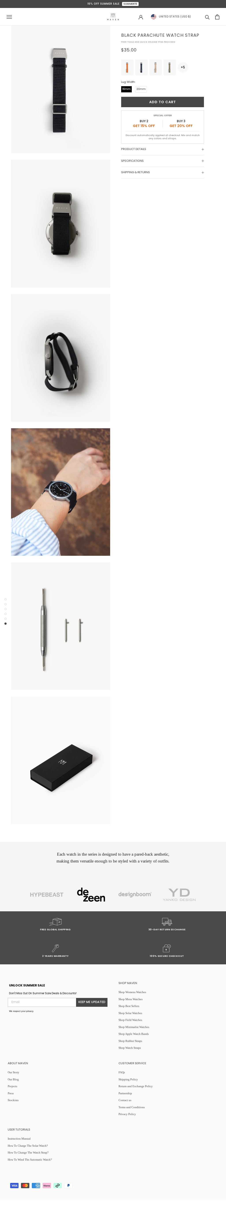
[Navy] (141, 67)
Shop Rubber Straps (130, 1041)
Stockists (13, 1100)
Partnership (125, 1093)
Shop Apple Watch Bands (134, 1034)
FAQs (122, 1072)
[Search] (207, 17)
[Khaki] (170, 67)
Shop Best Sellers (129, 1006)
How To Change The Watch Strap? (28, 1152)
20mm (141, 89)
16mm (126, 89)
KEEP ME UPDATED (91, 1002)
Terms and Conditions (132, 1107)
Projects (12, 1086)
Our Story (13, 1072)
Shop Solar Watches (130, 1013)
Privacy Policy (127, 1114)
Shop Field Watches (130, 1020)
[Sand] (155, 67)
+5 (183, 67)
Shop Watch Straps (130, 1047)
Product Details (133, 149)
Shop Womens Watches (132, 992)
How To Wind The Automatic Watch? (30, 1159)
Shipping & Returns (135, 172)
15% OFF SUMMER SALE (112, 4)
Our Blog (13, 1079)
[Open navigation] (9, 17)
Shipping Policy (128, 1079)
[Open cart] (217, 16)
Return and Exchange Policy (136, 1086)
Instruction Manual (19, 1138)
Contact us (125, 1100)
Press (11, 1093)
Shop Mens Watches (131, 999)
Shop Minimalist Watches (134, 1027)
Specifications (132, 161)
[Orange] (127, 67)
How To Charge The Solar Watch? (28, 1145)
